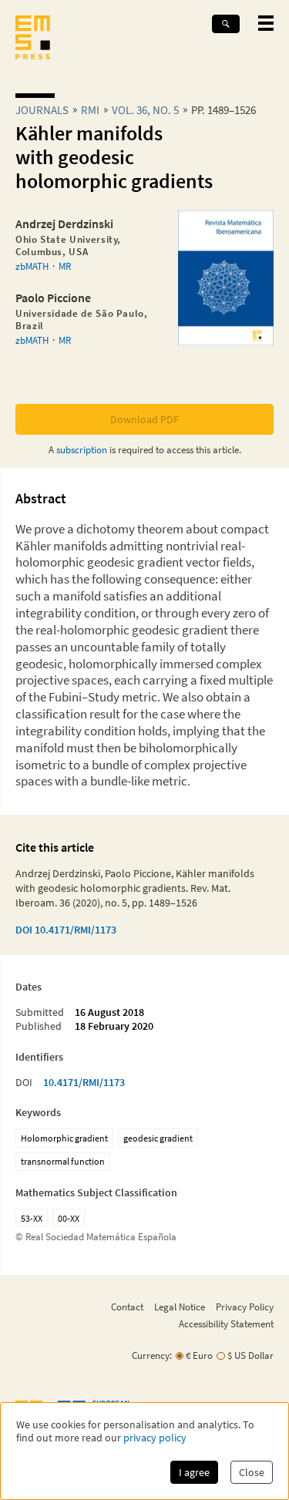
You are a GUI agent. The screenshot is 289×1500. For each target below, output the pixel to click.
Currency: (152, 1355)
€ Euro (199, 1355)
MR (65, 266)
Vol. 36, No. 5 (145, 110)
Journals (42, 110)
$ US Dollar (250, 1355)
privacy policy (155, 1438)
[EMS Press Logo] (32, 38)
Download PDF (144, 419)
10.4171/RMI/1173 (84, 1082)
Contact (127, 1306)
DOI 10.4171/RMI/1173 (65, 930)
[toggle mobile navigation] (266, 23)
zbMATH (32, 266)
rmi (90, 110)
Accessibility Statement (226, 1323)
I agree (194, 1472)
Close (251, 1472)
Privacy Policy (245, 1306)
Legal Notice (179, 1306)
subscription (81, 449)
